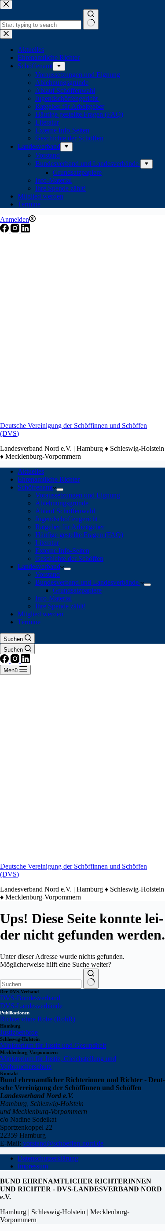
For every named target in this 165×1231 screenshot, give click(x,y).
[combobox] (40, 984)
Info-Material (53, 598)
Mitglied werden (40, 614)
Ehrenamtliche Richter (49, 479)
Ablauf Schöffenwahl (65, 511)
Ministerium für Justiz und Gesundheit (53, 1045)
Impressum (33, 1166)
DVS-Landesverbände (31, 1006)
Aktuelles (31, 471)
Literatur (47, 542)
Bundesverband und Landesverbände (87, 582)
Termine (29, 622)
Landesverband (39, 566)
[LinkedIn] (25, 230)
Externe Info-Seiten (62, 550)
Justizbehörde (19, 1032)
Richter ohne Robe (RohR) (37, 1019)
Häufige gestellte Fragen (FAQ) (79, 534)
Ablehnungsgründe (61, 503)
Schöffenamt (35, 487)
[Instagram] (16, 230)
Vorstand (47, 574)
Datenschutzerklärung (48, 1158)
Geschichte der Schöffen (69, 558)
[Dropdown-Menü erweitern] (59, 489)
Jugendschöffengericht (67, 519)
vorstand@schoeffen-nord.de (63, 1143)
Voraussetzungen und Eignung (77, 495)
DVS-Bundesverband (30, 998)
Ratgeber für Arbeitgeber (69, 527)
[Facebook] (5, 230)
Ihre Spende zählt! (60, 606)
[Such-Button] (91, 979)
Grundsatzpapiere (77, 590)
